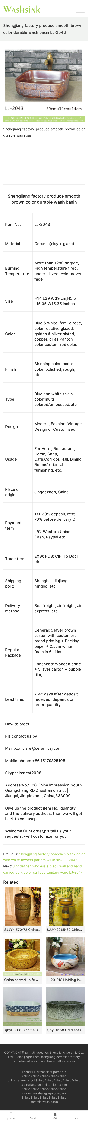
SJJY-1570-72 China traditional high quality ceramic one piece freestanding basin (22, 929)
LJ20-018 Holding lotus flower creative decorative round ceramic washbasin (65, 980)
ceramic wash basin (44, 1101)
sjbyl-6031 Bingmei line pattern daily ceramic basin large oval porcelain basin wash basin (22, 1030)
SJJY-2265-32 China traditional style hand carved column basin (65, 929)
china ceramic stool (21, 1080)
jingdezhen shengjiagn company (44, 1093)
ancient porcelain (54, 1072)
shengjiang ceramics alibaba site (44, 1084)
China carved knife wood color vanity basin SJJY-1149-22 (22, 980)
